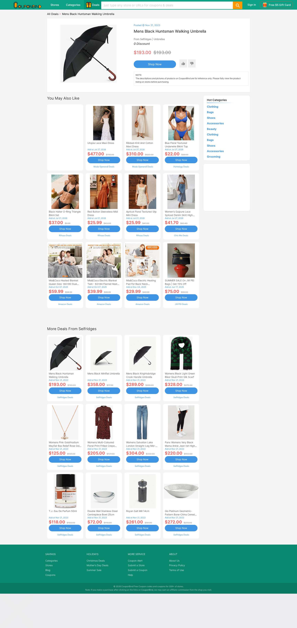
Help (130, 574)
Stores (55, 5)
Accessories (215, 123)
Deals (96, 5)
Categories (73, 5)
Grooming (213, 156)
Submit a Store (136, 565)
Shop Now (155, 64)
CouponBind (147, 590)
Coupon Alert (135, 560)
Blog (47, 570)
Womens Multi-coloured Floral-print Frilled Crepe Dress (101, 446)
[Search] (237, 5)
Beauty (211, 129)
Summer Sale (94, 570)
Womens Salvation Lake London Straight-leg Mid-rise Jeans (140, 446)
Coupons (50, 574)
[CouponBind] (30, 5)
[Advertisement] (65, 137)
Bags (210, 112)
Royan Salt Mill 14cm (137, 511)
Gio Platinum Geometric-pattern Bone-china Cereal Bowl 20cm (180, 514)
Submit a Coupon (137, 570)
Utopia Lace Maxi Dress (100, 142)
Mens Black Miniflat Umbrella (103, 373)
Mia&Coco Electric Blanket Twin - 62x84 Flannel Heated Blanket (103, 284)
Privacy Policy (177, 565)
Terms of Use (176, 570)
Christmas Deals (96, 560)
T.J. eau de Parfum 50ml (63, 511)
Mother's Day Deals (97, 565)
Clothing (212, 106)
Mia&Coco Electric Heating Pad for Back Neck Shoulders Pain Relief (141, 284)
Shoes (211, 117)
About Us (174, 560)
